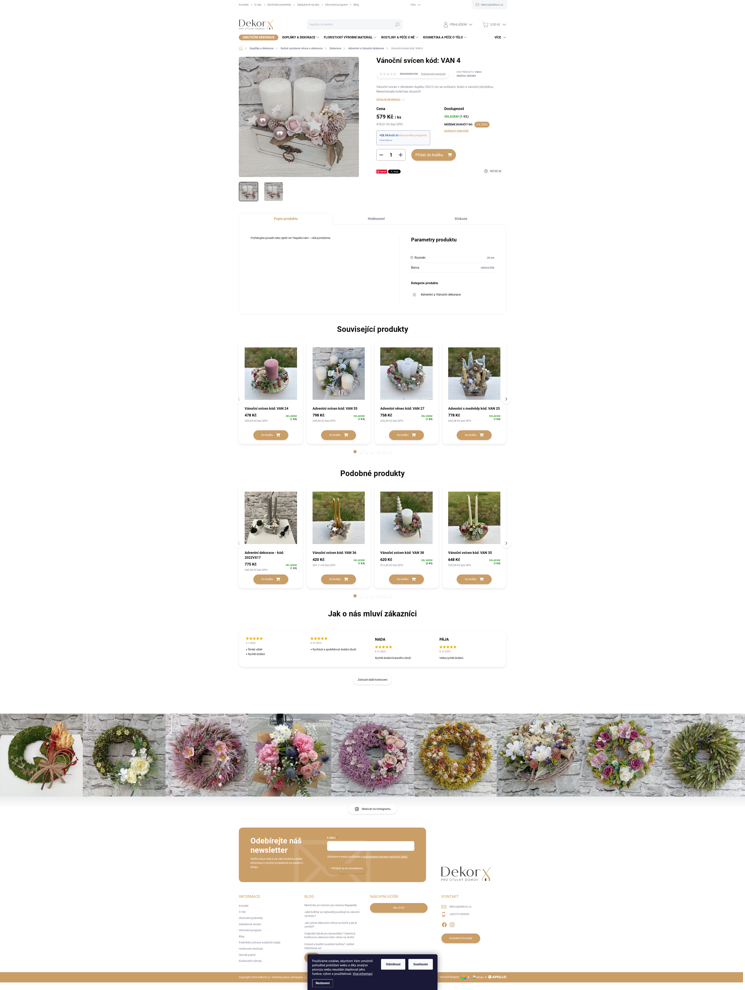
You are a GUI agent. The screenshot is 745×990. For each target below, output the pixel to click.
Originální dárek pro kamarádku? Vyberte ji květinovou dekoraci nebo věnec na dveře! (329, 935)
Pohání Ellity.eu (385, 140)
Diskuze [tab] (461, 219)
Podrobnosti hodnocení (433, 74)
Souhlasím (420, 964)
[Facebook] (444, 924)
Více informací (362, 974)
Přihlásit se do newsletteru (347, 868)
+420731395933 (459, 914)
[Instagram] (452, 924)
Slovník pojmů (247, 954)
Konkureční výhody (250, 960)
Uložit (383, 171)
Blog (356, 4)
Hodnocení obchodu (251, 948)
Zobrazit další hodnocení (372, 679)
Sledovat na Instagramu (376, 808)
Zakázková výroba (308, 4)
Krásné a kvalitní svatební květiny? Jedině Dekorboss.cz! (329, 946)
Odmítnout (393, 964)
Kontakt (244, 4)
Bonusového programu (413, 135)
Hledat (397, 24)
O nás (257, 4)
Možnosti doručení (456, 131)
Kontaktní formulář (460, 938)
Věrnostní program (336, 4)
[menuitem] (258, 37)
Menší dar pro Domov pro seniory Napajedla (330, 905)
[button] (355, 452)
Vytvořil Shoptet (449, 977)
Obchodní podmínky (279, 4)
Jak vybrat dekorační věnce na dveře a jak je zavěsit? (330, 924)
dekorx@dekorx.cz (460, 906)
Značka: (466, 76)
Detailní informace (388, 99)
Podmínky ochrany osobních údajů (259, 942)
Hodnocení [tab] (376, 219)
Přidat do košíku (429, 155)
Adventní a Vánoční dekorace (441, 294)
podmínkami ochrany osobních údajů (385, 856)
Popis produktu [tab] (286, 219)
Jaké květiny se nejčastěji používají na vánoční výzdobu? (332, 913)
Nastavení (323, 983)
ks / (398, 907)
